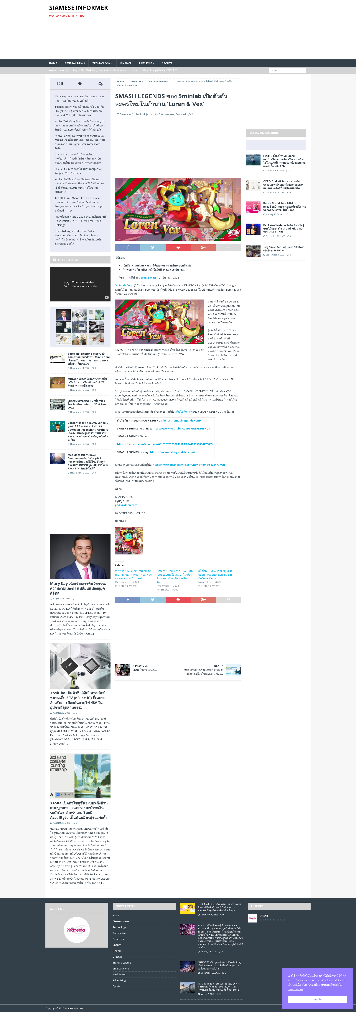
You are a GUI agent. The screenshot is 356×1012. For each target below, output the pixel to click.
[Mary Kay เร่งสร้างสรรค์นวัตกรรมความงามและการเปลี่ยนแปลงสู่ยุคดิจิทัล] (63, 314)
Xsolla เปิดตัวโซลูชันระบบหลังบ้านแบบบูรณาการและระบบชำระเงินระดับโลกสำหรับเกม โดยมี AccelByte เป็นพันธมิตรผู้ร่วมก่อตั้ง (80, 125)
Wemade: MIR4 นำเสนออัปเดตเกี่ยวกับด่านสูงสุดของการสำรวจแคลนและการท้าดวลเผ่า (133, 574)
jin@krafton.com (126, 505)
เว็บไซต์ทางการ (185, 411)
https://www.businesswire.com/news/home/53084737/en (189, 464)
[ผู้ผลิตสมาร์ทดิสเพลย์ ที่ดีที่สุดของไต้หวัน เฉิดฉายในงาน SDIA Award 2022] (57, 408)
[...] (92, 633)
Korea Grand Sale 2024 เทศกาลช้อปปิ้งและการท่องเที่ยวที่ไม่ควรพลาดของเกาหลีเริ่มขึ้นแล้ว (284, 206)
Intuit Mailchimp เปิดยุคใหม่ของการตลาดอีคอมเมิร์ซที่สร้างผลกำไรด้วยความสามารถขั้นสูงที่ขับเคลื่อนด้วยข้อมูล (219, 907)
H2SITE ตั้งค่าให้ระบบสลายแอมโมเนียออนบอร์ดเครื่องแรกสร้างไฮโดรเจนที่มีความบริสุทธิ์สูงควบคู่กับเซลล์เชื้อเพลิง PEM (284, 161)
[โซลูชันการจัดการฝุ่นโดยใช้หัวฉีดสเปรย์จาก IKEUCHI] (253, 254)
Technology (101, 63)
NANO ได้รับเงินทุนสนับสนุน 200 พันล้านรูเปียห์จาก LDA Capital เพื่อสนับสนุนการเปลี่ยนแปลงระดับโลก (219, 965)
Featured (181, 114)
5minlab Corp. (124, 285)
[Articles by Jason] (252, 920)
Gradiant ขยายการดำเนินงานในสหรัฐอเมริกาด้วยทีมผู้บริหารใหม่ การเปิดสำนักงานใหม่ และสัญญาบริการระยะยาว (78, 159)
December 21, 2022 (130, 114)
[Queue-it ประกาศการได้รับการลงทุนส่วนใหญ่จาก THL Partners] (96, 327)
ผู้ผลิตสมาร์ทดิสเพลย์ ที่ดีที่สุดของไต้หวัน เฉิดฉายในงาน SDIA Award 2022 (88, 404)
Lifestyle (145, 63)
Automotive (119, 933)
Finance (125, 63)
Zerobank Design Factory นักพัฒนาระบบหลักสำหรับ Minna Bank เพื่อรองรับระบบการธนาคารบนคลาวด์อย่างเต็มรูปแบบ (89, 359)
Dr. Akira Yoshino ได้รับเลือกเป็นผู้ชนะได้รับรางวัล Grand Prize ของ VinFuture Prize (283, 228)
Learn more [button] (295, 989)
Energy (117, 944)
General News (75, 63)
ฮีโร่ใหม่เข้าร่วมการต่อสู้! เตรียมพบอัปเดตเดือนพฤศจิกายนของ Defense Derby (216, 574)
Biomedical (119, 939)
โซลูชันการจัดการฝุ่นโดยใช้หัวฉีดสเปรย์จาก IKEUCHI (283, 248)
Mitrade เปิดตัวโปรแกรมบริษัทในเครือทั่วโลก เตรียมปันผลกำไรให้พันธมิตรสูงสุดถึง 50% (87, 382)
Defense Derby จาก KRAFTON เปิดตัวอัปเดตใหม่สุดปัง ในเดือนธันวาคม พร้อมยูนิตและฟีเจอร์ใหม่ (175, 576)
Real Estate (119, 974)
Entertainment (166, 114)
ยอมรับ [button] (318, 999)
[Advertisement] (221, 30)
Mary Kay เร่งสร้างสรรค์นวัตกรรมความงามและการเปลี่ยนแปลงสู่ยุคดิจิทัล (78, 588)
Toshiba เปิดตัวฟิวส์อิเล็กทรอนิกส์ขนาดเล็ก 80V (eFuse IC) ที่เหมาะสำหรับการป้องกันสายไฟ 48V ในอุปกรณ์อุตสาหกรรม (79, 111)
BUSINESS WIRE (146, 277)
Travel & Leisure (122, 962)
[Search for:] (287, 70)
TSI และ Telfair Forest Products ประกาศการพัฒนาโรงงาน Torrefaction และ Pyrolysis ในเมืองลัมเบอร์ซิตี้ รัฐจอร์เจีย (219, 987)
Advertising (119, 980)
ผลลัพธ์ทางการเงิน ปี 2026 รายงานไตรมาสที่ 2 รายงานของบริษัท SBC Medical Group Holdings (80, 221)
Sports (167, 63)
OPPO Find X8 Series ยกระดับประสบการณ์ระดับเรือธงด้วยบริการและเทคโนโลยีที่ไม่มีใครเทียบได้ (283, 184)
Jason (149, 114)
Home (53, 63)
